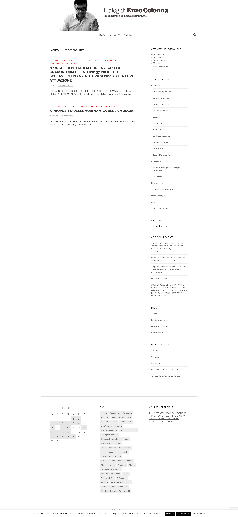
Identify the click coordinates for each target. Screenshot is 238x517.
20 (63, 432)
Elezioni (156, 117)
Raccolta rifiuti (107, 478)
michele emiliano (108, 465)
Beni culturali (106, 426)
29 (73, 436)
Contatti (129, 35)
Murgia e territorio (90, 106)
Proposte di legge (161, 54)
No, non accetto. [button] (184, 514)
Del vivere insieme (159, 278)
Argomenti (156, 85)
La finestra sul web (161, 136)
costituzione (106, 443)
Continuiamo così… (161, 104)
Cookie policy (157, 363)
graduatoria (106, 456)
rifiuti (128, 482)
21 (68, 432)
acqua (104, 413)
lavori (120, 461)
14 (68, 427)
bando (122, 422)
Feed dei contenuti (159, 320)
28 (68, 436)
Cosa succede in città (98, 61)
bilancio (118, 426)
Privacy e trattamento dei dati (164, 369)
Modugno (122, 465)
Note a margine (158, 196)
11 (52, 427)
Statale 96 (122, 487)
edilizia (117, 443)
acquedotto (115, 413)
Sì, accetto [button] (170, 514)
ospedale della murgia (111, 469)
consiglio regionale (109, 439)
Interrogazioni (159, 57)
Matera (129, 461)
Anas (114, 417)
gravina (117, 456)
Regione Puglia (68, 63)
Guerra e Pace (159, 123)
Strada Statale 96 (108, 491)
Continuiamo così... (77, 61)
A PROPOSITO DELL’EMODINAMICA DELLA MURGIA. (92, 111)
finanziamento (122, 452)
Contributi (125, 439)
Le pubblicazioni (160, 208)
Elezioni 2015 (157, 183)
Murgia (132, 465)
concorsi (133, 430)
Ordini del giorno (160, 66)
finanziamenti (107, 452)
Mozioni (156, 63)
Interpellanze (159, 60)
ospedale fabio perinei (110, 474)
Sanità (103, 487)
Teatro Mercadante (161, 155)
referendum (122, 478)
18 (52, 432)
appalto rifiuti (125, 417)
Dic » (58, 440)
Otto (153, 202)
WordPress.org (158, 333)
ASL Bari (104, 422)
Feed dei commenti (160, 326)
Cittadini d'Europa (58, 61)
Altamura (105, 417)
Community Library (109, 430)
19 (57, 432)
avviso (114, 422)
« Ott (52, 440)
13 (63, 427)
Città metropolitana (162, 91)
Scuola (112, 487)
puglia (125, 474)
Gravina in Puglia (108, 461)
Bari (130, 422)
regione (104, 482)
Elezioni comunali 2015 (163, 189)
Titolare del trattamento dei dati (165, 376)
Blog (102, 35)
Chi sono (115, 35)
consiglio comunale (109, 435)
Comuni (123, 430)
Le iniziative (158, 177)
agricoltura (127, 413)
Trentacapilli (124, 491)
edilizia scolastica (108, 448)
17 (84, 427)
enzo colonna (125, 448)
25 (52, 436)
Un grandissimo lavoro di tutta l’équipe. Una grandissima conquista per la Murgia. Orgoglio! (168, 269)
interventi (74, 106)
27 (63, 436)
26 (57, 436)
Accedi (154, 314)
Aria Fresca (156, 161)
